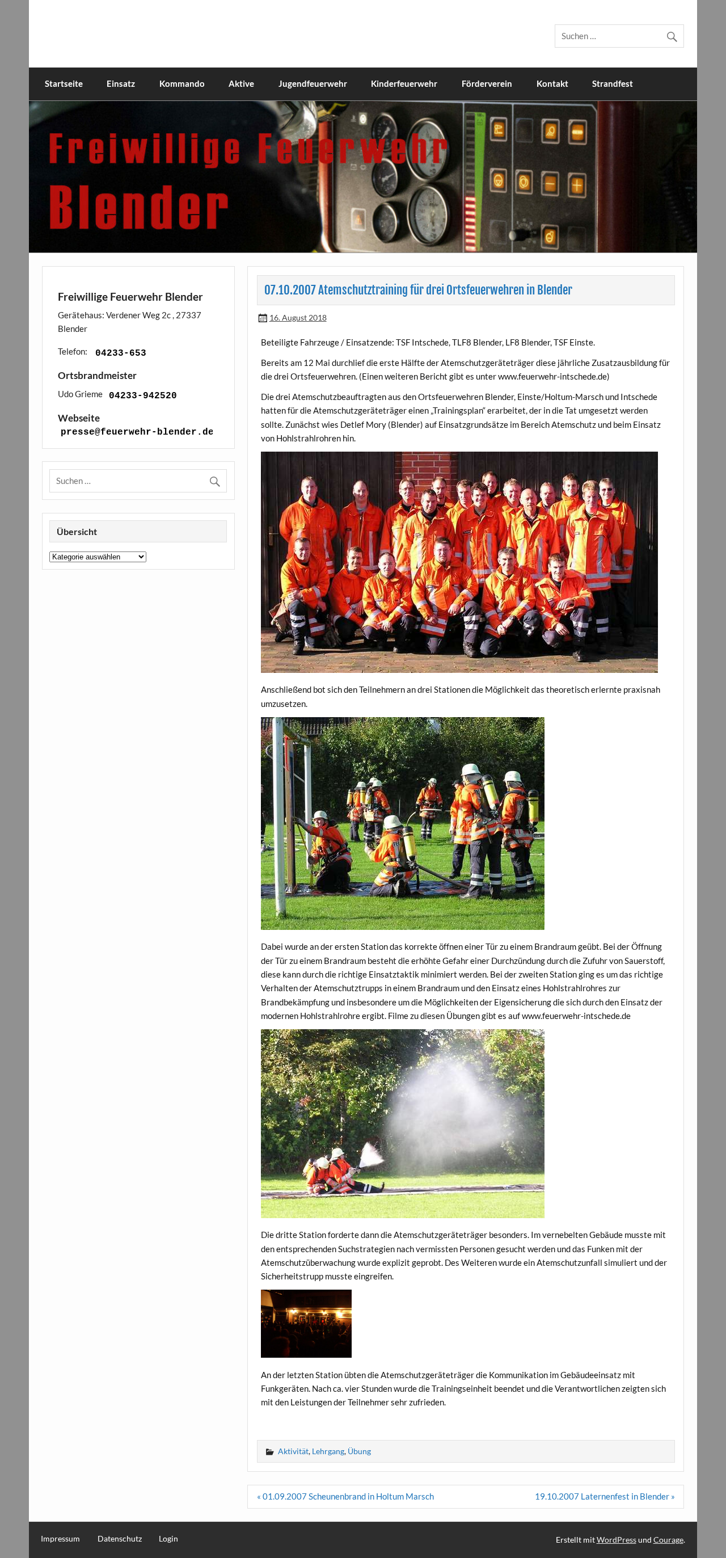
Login (168, 1539)
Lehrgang (328, 1451)
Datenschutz (120, 1539)
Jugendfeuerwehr (312, 83)
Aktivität (293, 1451)
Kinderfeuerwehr (404, 83)
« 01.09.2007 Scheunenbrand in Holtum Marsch (345, 1496)
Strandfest (612, 83)
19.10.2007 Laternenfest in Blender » (605, 1496)
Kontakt (552, 83)
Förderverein (487, 83)
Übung (359, 1451)
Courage (668, 1539)
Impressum (60, 1539)
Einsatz (121, 83)
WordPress (616, 1539)
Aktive (241, 83)
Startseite (64, 83)
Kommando (182, 83)
